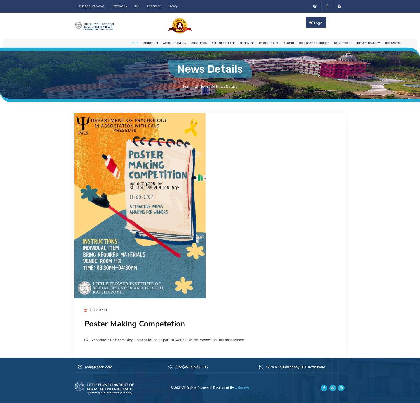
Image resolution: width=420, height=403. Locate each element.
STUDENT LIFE (269, 43)
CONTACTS (392, 43)
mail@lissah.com (98, 367)
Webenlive (242, 388)
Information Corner (314, 43)
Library (173, 6)
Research (247, 43)
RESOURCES (342, 43)
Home (134, 43)
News (204, 86)
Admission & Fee (223, 43)
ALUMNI (289, 43)
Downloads (119, 6)
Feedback (154, 6)
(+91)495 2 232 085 (191, 367)
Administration (174, 43)
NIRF (137, 6)
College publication (91, 6)
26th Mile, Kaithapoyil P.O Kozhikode (295, 367)
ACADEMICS (199, 43)
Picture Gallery (367, 43)
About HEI (151, 43)
